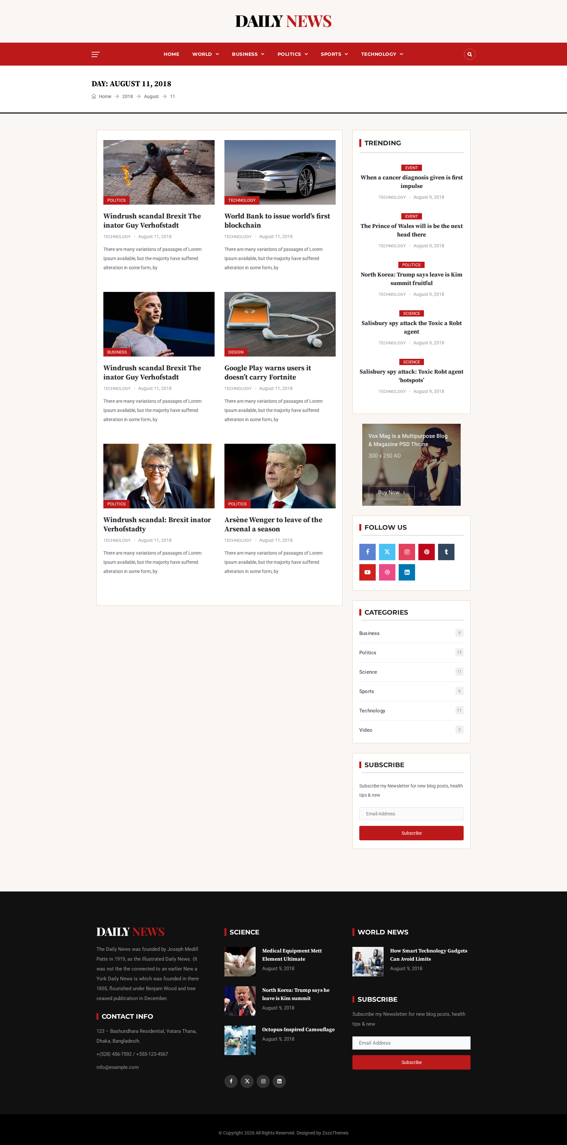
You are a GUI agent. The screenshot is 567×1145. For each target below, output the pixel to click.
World (202, 54)
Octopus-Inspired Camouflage (298, 1029)
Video (365, 730)
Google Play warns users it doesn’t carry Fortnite (267, 373)
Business (245, 54)
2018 (127, 96)
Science (411, 313)
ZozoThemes (335, 1132)
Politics (289, 54)
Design (235, 352)
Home (171, 54)
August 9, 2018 (428, 197)
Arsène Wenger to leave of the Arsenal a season (273, 525)
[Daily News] (283, 21)
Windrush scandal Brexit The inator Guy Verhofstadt (152, 221)
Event (411, 167)
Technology (378, 54)
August (151, 96)
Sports (331, 54)
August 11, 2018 (155, 236)
